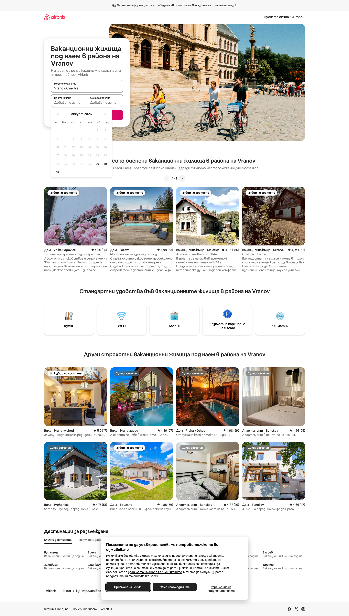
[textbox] (69, 102)
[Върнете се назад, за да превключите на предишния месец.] (58, 114)
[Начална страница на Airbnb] (54, 17)
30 (105, 164)
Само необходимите (174, 587)
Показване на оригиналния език (214, 5)
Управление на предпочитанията (221, 589)
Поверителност (85, 609)
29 (97, 164)
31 (57, 172)
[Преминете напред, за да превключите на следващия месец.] (105, 114)
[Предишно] (167, 178)
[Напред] (182, 178)
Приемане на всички (128, 587)
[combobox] (87, 88)
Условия (106, 609)
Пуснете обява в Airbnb (283, 17)
